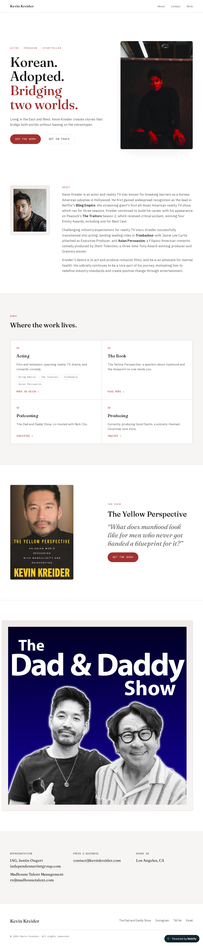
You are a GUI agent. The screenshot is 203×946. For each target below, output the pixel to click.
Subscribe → (24, 435)
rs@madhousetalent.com (32, 880)
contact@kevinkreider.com (97, 860)
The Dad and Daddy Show (135, 920)
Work (190, 6)
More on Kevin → (27, 391)
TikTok (177, 920)
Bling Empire (27, 377)
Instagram (162, 920)
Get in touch (59, 139)
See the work (25, 139)
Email (189, 920)
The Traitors (49, 377)
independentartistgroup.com (35, 866)
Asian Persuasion (30, 384)
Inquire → (114, 435)
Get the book (123, 557)
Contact (175, 6)
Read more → (116, 391)
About (161, 6)
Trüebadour (71, 377)
